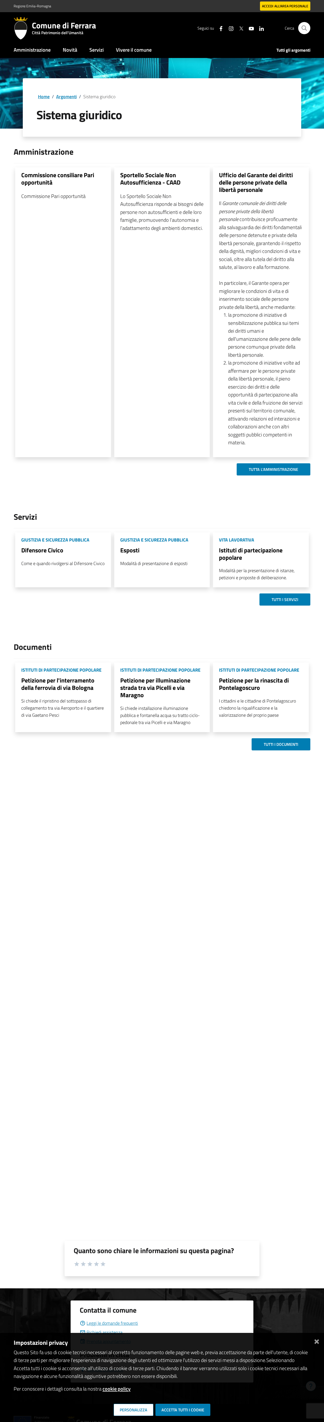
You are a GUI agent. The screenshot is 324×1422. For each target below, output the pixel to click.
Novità (70, 50)
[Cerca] (304, 28)
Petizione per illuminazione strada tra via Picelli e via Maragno (155, 687)
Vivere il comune (134, 50)
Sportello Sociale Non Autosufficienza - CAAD (150, 178)
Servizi (96, 50)
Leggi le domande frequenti (112, 1323)
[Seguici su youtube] (249, 28)
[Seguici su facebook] (219, 28)
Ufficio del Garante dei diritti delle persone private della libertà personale (256, 182)
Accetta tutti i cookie (182, 1410)
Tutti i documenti (281, 744)
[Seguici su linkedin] (259, 28)
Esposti (129, 550)
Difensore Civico (42, 550)
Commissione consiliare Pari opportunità (57, 178)
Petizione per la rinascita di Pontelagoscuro (254, 684)
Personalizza (133, 1410)
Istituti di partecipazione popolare (250, 554)
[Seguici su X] (239, 28)
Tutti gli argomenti (293, 50)
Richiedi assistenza (105, 1332)
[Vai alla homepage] (23, 28)
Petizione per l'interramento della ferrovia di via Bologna (57, 684)
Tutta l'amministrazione (273, 469)
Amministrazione (32, 50)
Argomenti (66, 96)
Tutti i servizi (285, 599)
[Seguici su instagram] (229, 28)
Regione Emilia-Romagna (32, 6)
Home (44, 96)
